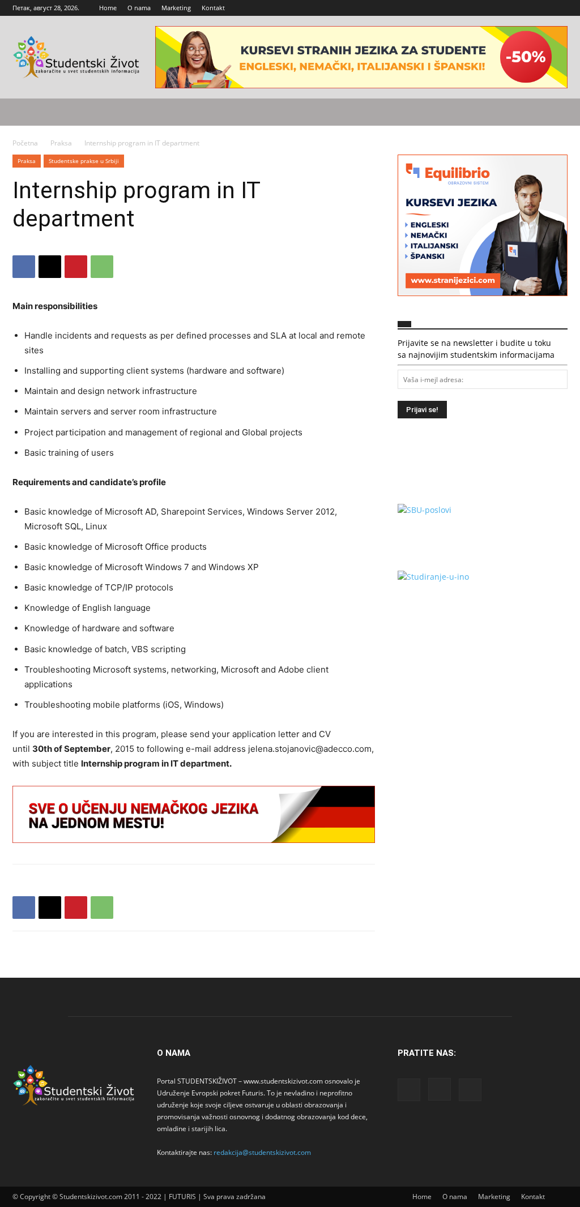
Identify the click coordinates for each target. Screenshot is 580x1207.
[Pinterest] (76, 266)
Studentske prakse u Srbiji (84, 161)
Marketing (176, 7)
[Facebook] (521, 8)
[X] (559, 8)
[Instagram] (540, 8)
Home (108, 7)
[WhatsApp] (102, 266)
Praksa (61, 143)
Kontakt (213, 7)
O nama (139, 7)
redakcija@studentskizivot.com (262, 1152)
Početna (25, 143)
